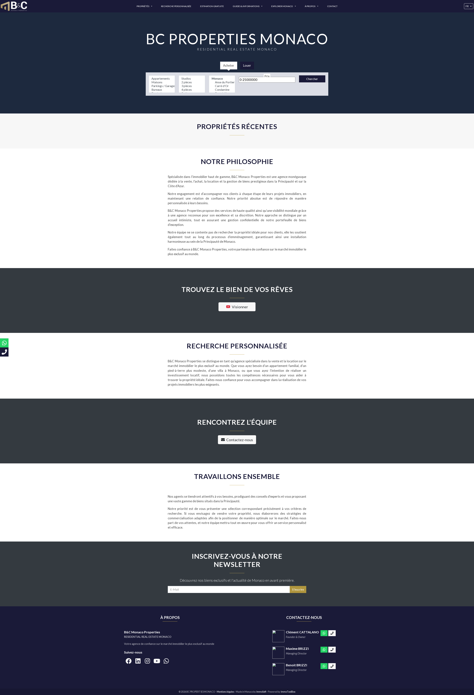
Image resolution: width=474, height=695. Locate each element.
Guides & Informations (246, 6)
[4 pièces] (192, 89)
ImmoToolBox (288, 691)
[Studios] (192, 78)
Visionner (240, 307)
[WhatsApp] (324, 633)
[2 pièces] (192, 82)
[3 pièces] (192, 86)
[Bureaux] (162, 89)
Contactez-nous (239, 439)
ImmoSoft (261, 691)
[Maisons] (162, 82)
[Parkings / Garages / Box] (162, 86)
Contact (332, 6)
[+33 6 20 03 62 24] (332, 666)
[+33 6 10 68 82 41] (332, 650)
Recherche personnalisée (176, 6)
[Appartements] (162, 78)
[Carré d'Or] (222, 86)
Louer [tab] (247, 65)
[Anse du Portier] (222, 82)
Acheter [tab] (228, 65)
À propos (310, 6)
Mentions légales (226, 691)
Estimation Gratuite (212, 6)
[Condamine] (222, 89)
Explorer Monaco (282, 6)
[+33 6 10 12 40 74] (332, 633)
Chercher (312, 79)
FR (467, 6)
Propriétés (143, 6)
